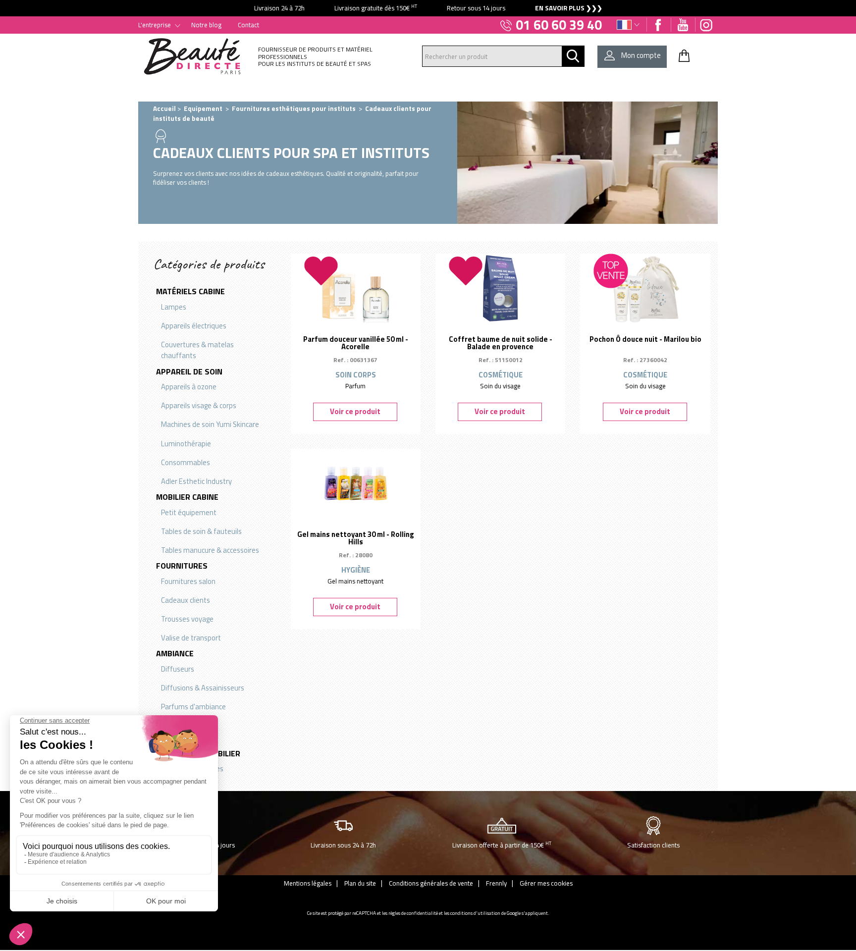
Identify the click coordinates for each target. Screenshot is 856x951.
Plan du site (360, 883)
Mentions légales (307, 883)
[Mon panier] (684, 55)
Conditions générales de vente (431, 883)
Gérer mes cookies (546, 883)
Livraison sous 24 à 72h (343, 845)
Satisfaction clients (653, 845)
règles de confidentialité (413, 913)
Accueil (164, 108)
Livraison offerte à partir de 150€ (501, 845)
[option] (428, 8)
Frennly (496, 883)
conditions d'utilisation (475, 913)
